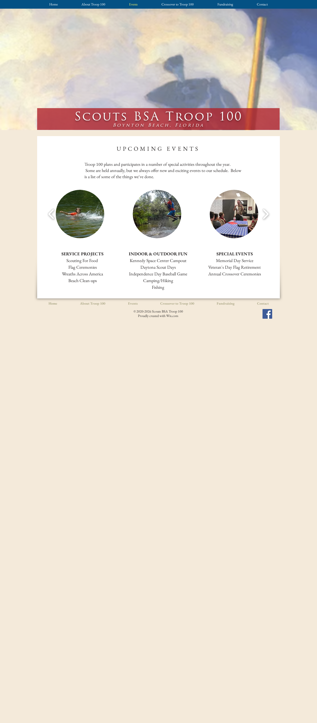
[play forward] (265, 214)
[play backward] (51, 214)
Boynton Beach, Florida (158, 125)
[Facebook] (267, 314)
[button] (80, 214)
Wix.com (172, 315)
